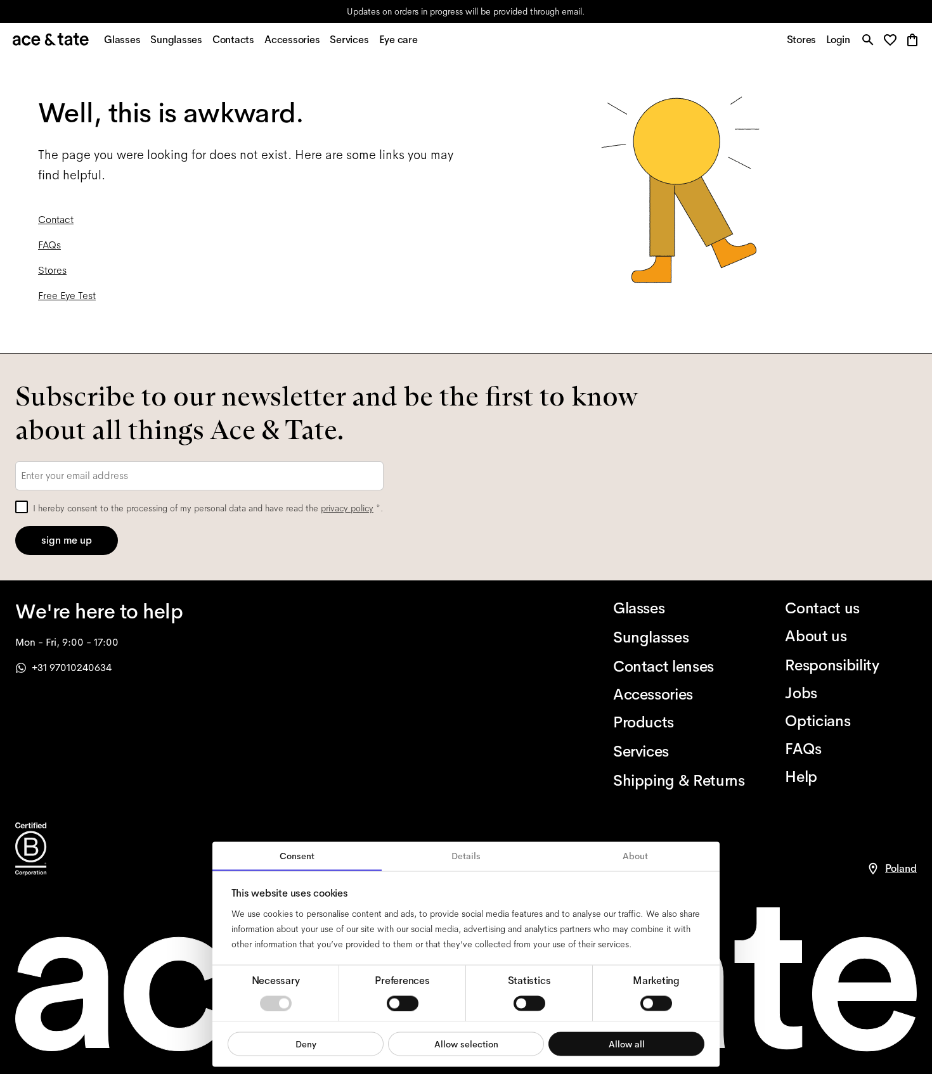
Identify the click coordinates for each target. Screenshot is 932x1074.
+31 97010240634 (72, 667)
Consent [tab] (297, 856)
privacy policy (347, 508)
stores (353, 11)
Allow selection (466, 1043)
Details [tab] (466, 856)
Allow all (627, 1043)
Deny (305, 1043)
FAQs (49, 245)
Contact (56, 219)
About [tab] (635, 856)
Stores (52, 270)
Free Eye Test (67, 295)
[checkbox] (21, 507)
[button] (894, 40)
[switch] (402, 1003)
